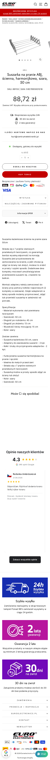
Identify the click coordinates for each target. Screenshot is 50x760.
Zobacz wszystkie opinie (25, 559)
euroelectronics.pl (24, 713)
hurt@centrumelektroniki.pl (25, 136)
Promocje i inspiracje (24, 707)
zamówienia (24, 700)
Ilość (25, 153)
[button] (41, 754)
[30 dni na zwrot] (25, 669)
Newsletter (24, 727)
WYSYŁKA (24, 198)
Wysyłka (17, 105)
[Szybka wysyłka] (25, 587)
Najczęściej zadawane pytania (25, 204)
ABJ (25, 70)
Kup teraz (25, 174)
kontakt (24, 720)
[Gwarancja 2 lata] (25, 630)
